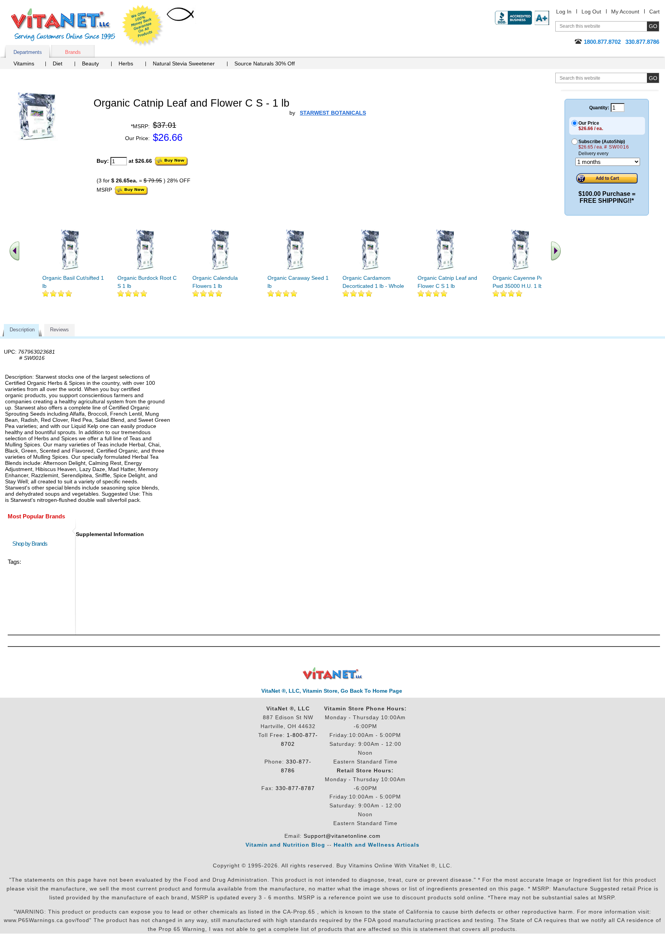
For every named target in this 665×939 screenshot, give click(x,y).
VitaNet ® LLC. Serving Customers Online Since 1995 (63, 24)
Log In (563, 11)
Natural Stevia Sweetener (184, 63)
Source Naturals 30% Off (264, 63)
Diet (57, 63)
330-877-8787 (295, 788)
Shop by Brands (31, 543)
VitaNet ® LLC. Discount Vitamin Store (333, 673)
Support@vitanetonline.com (342, 836)
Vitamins (23, 63)
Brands (73, 52)
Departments (27, 52)
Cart (654, 11)
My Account (625, 11)
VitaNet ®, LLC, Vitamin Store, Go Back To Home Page (331, 691)
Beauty (90, 63)
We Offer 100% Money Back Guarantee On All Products (143, 26)
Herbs (126, 63)
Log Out (591, 11)
